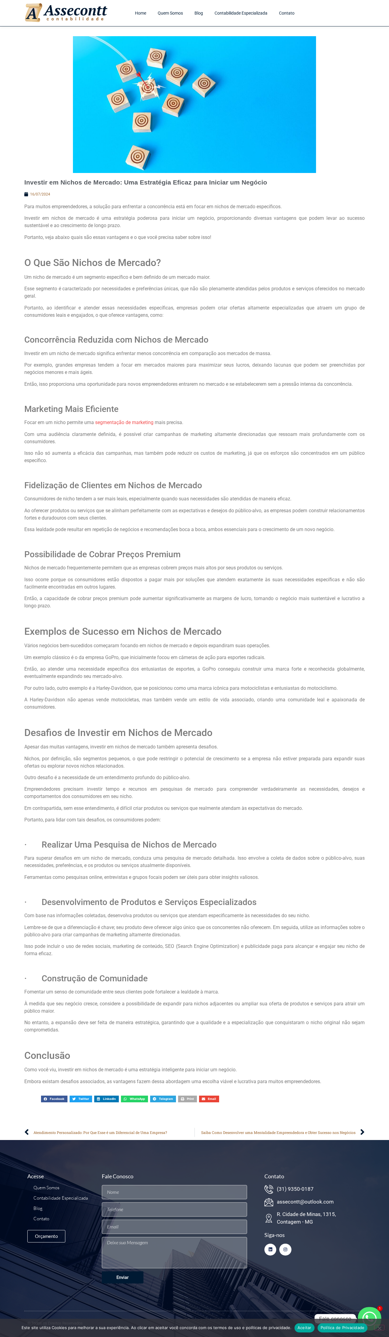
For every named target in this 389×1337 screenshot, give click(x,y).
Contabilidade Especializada (241, 13)
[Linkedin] (270, 1250)
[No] (379, 1327)
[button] (54, 1099)
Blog (198, 13)
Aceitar (305, 1327)
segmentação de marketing (124, 422)
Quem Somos (170, 13)
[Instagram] (285, 1250)
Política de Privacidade (343, 1327)
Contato (286, 13)
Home (140, 13)
